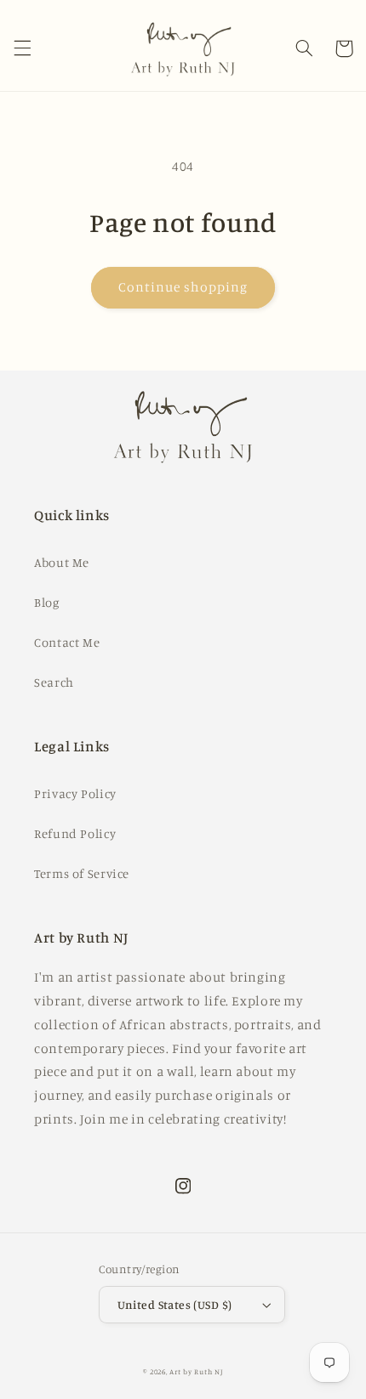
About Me (61, 562)
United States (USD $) (174, 1304)
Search (54, 682)
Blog (47, 602)
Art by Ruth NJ (195, 1371)
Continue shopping (183, 287)
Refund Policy (75, 833)
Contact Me (67, 642)
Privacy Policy (75, 793)
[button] (22, 48)
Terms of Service (81, 873)
